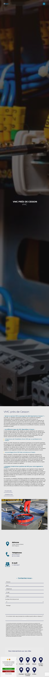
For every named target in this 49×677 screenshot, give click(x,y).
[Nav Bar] (44, 4)
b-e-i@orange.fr (16, 565)
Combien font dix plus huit (12, 599)
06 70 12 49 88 (15, 556)
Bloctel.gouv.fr (33, 635)
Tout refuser (8, 671)
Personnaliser (8, 673)
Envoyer (24, 619)
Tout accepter (8, 668)
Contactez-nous (9, 494)
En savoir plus (8, 490)
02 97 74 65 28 (15, 554)
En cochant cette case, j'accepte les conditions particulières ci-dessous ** (24, 616)
